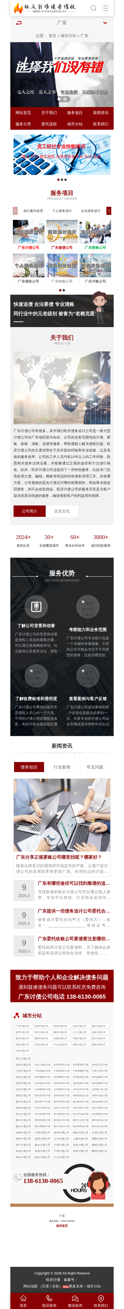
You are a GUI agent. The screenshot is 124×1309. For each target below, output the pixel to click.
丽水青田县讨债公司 (81, 1127)
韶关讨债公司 (22, 1032)
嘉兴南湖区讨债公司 (100, 1102)
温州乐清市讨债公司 (62, 1083)
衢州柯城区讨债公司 (43, 1120)
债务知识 (29, 767)
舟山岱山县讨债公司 (81, 1114)
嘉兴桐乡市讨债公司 (81, 1102)
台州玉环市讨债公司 (81, 1090)
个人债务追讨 (62, 211)
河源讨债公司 (79, 1038)
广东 (84, 35)
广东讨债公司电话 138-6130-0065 (62, 996)
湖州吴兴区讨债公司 (43, 1096)
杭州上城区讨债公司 (43, 1065)
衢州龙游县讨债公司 (100, 1120)
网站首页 (23, 112)
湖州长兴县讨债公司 (100, 1096)
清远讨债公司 (22, 1044)
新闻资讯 (100, 112)
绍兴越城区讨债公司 (100, 1077)
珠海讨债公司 (60, 1026)
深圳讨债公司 (41, 1026)
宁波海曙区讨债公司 (81, 1071)
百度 (45, 1286)
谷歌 (55, 1286)
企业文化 (62, 511)
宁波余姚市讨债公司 (43, 1071)
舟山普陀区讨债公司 (62, 1114)
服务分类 (23, 124)
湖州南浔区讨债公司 (62, 1096)
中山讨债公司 (60, 1044)
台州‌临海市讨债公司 (43, 1090)
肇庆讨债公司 (60, 1032)
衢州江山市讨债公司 (81, 1120)
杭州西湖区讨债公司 (81, 1065)
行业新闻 (62, 767)
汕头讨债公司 (79, 1026)
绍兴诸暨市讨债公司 (43, 1077)
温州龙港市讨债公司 (81, 1083)
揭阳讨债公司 (98, 1044)
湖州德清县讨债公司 (81, 1096)
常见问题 (95, 767)
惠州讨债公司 (22, 1038)
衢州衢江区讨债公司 (62, 1120)
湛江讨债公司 (41, 1032)
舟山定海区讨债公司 (43, 1114)
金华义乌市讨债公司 (62, 1108)
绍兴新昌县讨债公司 (81, 1077)
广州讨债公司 (22, 1026)
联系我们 (100, 124)
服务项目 (75, 112)
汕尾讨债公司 (60, 1038)
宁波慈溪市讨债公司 (62, 1071)
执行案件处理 (33, 211)
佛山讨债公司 (98, 1026)
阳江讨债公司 (98, 1038)
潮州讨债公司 (79, 1044)
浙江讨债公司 (23, 1058)
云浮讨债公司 (22, 1050)
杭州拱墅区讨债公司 (62, 1065)
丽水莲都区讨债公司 (43, 1127)
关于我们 (49, 112)
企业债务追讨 (90, 211)
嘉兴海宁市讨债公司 (43, 1102)
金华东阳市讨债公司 (81, 1108)
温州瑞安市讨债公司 (43, 1083)
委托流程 (49, 124)
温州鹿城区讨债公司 (100, 1083)
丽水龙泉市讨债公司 (62, 1127)
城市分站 (68, 35)
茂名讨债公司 (98, 1032)
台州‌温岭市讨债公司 (62, 1090)
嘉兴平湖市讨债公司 (62, 1102)
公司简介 (29, 511)
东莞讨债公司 (41, 1044)
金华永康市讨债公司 (100, 1108)
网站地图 (30, 1286)
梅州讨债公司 (41, 1038)
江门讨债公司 (79, 1032)
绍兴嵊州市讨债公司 (62, 1077)
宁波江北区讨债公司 (100, 1071)
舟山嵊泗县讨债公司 (100, 1114)
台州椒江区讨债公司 (100, 1090)
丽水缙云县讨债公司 (100, 1127)
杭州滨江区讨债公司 (100, 1065)
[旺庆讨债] (45, 7)
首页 (52, 35)
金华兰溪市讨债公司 (43, 1108)
